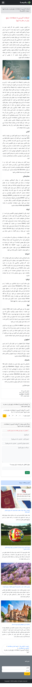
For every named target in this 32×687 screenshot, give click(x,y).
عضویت (27, 674)
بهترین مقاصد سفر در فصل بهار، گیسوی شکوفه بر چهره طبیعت (16, 587)
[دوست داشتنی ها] (25, 2)
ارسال (27, 473)
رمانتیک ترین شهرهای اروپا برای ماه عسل (21, 624)
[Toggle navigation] (3, 2)
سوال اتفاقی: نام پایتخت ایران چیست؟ (20, 465)
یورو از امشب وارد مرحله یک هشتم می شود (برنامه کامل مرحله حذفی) (17, 548)
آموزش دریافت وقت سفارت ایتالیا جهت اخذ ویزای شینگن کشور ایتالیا (17, 511)
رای (4, 416)
